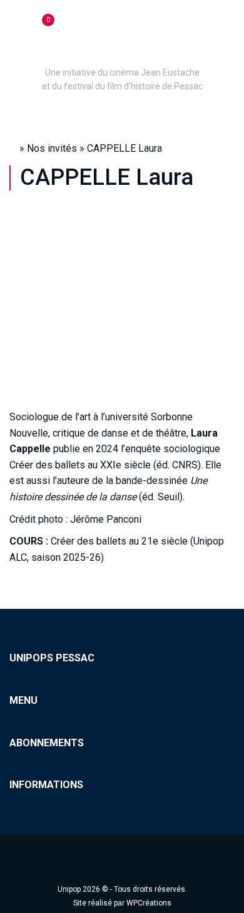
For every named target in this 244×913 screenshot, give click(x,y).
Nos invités (52, 148)
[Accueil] (122, 55)
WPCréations (148, 903)
